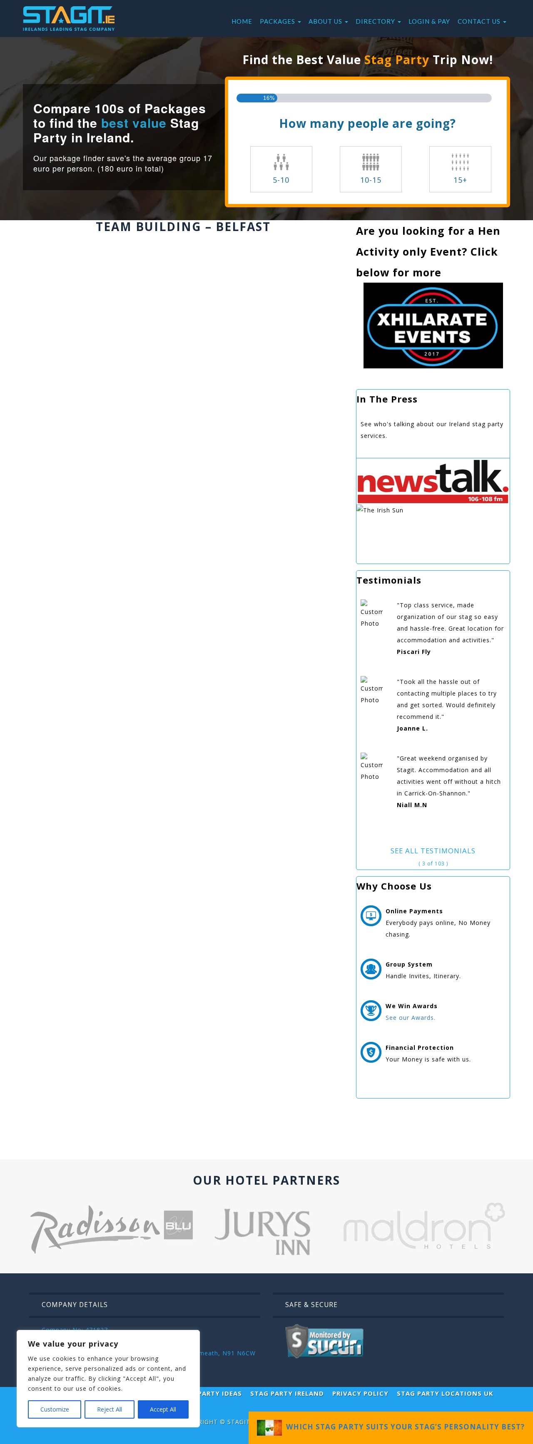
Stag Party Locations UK (445, 1393)
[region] (108, 1378)
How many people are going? (367, 123)
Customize (54, 1409)
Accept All (163, 1409)
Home (242, 21)
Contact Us (480, 21)
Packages (278, 21)
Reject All (109, 1409)
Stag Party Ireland (287, 1393)
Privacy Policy (360, 1393)
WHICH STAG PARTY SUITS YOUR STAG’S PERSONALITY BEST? (403, 1427)
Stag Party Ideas (209, 1393)
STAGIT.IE (242, 1422)
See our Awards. (411, 1017)
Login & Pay (429, 21)
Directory (376, 21)
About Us (326, 21)
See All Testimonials (433, 850)
